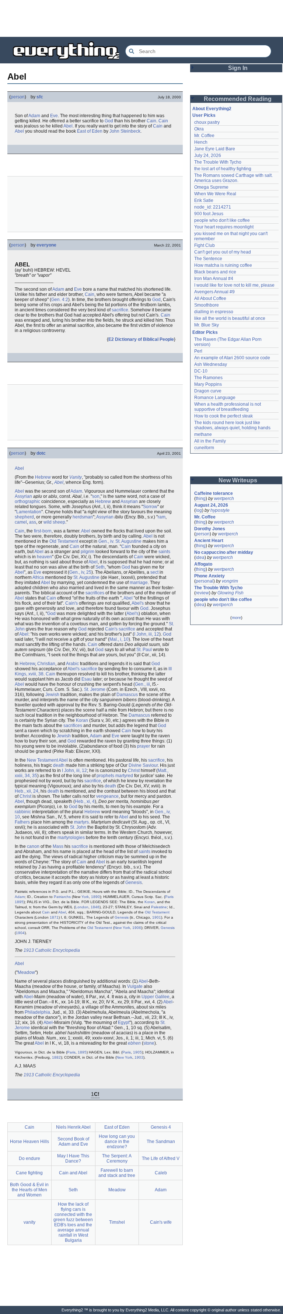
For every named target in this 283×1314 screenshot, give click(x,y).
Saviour (150, 765)
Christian (46, 663)
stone (148, 1043)
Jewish (52, 694)
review (202, 592)
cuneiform (204, 447)
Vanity (75, 477)
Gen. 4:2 (59, 299)
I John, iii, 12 (146, 634)
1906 (136, 928)
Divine (135, 765)
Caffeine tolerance (213, 493)
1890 (95, 897)
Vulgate (135, 986)
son (95, 496)
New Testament (42, 760)
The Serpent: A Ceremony (117, 1158)
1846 (95, 907)
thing (201, 498)
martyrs (81, 822)
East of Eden (89, 131)
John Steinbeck (124, 131)
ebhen (134, 1043)
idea (200, 557)
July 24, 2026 (207, 155)
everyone (46, 245)
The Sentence (208, 258)
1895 (19, 902)
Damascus (127, 694)
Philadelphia (37, 1012)
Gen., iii (142, 684)
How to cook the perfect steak (223, 416)
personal (204, 581)
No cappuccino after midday (223, 552)
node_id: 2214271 (212, 207)
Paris (169, 897)
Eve (54, 115)
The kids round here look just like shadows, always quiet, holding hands (232, 425)
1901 (156, 917)
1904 (20, 933)
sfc (39, 96)
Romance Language (214, 397)
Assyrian (23, 496)
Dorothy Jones (209, 528)
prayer (143, 746)
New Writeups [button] (238, 480)
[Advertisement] (141, 18)
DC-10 (200, 371)
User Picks (204, 115)
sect (154, 572)
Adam (34, 115)
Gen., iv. (106, 541)
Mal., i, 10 (119, 639)
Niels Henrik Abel (73, 1127)
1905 (137, 1052)
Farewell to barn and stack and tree (116, 1173)
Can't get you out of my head (222, 252)
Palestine (159, 907)
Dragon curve (207, 391)
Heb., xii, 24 (26, 791)
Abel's (138, 603)
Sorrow (150, 506)
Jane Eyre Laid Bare (214, 148)
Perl (198, 351)
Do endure (29, 1158)
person (18, 96)
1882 (56, 1057)
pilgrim (87, 551)
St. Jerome (94, 689)
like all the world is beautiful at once (229, 318)
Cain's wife (161, 1222)
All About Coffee (210, 298)
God (109, 120)
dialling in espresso (213, 311)
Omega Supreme (211, 187)
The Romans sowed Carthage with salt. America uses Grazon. (233, 178)
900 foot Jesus (208, 213)
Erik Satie (203, 200)
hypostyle (220, 510)
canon (33, 846)
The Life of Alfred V (160, 1158)
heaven (44, 556)
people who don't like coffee (222, 220)
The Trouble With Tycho (217, 162)
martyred (124, 775)
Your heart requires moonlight (224, 227)
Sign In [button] (238, 68)
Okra (199, 129)
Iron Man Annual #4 (213, 278)
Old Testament (63, 541)
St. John (78, 827)
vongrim (230, 581)
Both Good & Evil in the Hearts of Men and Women (29, 1190)
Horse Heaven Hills (29, 1141)
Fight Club (204, 245)
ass (32, 522)
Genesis (133, 882)
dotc (41, 453)
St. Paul (144, 649)
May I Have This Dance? (73, 1158)
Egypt (123, 1022)
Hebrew (43, 477)
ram (161, 517)
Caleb (161, 1172)
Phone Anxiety (209, 576)
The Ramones (208, 377)
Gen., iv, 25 (80, 572)
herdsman (83, 517)
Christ (134, 770)
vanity (29, 1222)
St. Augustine (128, 541)
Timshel (117, 1222)
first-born (43, 531)
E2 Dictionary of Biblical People (141, 339)
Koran (82, 720)
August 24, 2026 (211, 505)
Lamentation (28, 511)
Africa (38, 577)
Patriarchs (62, 897)
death (58, 765)
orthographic (27, 501)
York (85, 897)
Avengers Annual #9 (214, 291)
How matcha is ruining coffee (223, 265)
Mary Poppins (208, 384)
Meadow (26, 972)
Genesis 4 (161, 1127)
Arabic (72, 663)
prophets (105, 775)
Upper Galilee (156, 996)
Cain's (71, 603)
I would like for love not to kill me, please (234, 285)
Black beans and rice (215, 272)
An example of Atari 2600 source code (232, 357)
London (81, 907)
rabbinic (23, 811)
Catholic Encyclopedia (57, 950)
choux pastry (207, 122)
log (199, 510)
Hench (200, 142)
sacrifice (120, 309)
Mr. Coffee (204, 135)
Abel (68, 126)
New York (122, 928)
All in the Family (210, 441)
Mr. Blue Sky (206, 325)
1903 (138, 1057)
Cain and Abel (73, 1172)
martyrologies (71, 837)
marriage (139, 582)
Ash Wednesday (210, 364)
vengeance (107, 796)
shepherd (24, 517)
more (236, 617)
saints (164, 551)
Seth (100, 567)
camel (21, 522)
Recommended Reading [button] (238, 99)
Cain (151, 120)
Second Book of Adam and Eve (73, 1141)
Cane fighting (29, 1172)
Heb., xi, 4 (85, 801)
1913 (29, 950)
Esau (86, 679)
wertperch (224, 498)
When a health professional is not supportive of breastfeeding (228, 407)
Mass (58, 846)
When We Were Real (215, 193)
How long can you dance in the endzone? (117, 1141)
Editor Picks (205, 332)
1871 (54, 917)
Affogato (203, 564)
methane (203, 434)
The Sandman (161, 1141)
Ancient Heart (208, 540)
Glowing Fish (230, 592)
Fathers (22, 822)
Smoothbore (206, 305)
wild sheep (54, 522)
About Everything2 (211, 108)
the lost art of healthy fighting (222, 168)
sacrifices (94, 592)
